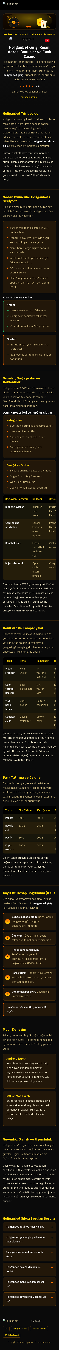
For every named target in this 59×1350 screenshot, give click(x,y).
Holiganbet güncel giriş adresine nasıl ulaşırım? (25, 1239)
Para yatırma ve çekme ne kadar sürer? (25, 1254)
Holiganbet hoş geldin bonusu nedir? (23, 1269)
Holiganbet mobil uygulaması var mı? (25, 1284)
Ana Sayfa (36, 1321)
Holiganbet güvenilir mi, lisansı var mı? (26, 1299)
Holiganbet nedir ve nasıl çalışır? (25, 1226)
